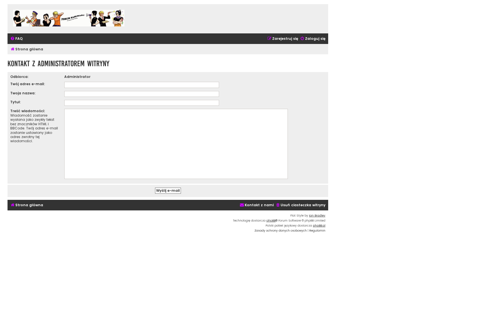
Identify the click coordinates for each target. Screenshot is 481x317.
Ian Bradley (317, 215)
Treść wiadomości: (27, 111)
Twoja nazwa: (23, 93)
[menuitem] (16, 39)
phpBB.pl (319, 225)
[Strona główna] (69, 19)
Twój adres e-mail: (27, 84)
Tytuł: (15, 102)
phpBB (271, 220)
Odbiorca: (19, 76)
